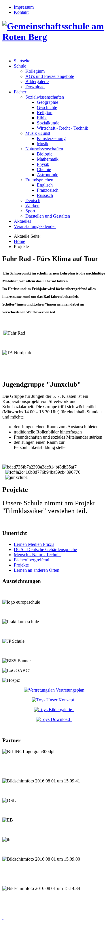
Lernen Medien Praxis (34, 544)
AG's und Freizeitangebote (49, 76)
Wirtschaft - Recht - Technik (62, 128)
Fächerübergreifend (31, 559)
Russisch (45, 195)
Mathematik (47, 159)
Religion (44, 112)
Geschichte (47, 107)
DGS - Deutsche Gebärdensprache (45, 549)
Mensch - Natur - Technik (37, 554)
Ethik (42, 117)
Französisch (47, 190)
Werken (32, 205)
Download (35, 86)
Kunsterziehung (51, 138)
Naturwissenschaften (44, 148)
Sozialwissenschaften (44, 97)
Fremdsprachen (39, 179)
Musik (42, 143)
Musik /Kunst (37, 133)
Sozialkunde (48, 122)
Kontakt (21, 12)
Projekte (21, 565)
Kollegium (35, 71)
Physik (43, 164)
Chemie (44, 169)
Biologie (44, 153)
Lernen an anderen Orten (36, 570)
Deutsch (32, 200)
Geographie (47, 102)
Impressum (24, 7)
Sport (30, 210)
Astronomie (47, 174)
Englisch (45, 185)
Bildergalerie (37, 81)
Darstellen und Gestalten (47, 216)
